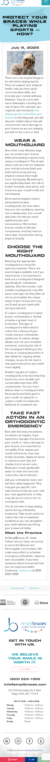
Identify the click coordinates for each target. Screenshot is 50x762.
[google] (6, 741)
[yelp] (41, 741)
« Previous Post (17, 588)
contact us (25, 570)
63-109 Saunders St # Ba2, (25, 692)
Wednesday (12, 712)
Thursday (11, 715)
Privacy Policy (37, 750)
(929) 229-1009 (25, 679)
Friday (9, 718)
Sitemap (28, 750)
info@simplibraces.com (25, 684)
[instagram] (18, 741)
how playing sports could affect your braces (23, 114)
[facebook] (29, 741)
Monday (10, 705)
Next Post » (34, 588)
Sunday (10, 721)
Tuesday (10, 708)
